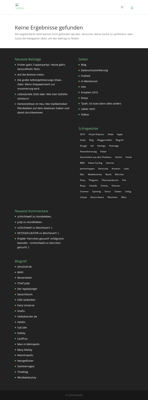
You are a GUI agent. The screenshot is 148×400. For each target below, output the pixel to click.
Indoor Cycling (95, 162)
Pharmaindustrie (110, 180)
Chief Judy (23, 283)
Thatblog (22, 372)
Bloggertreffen (104, 140)
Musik (108, 174)
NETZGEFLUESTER (28, 233)
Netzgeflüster (25, 360)
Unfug (128, 191)
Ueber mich (88, 109)
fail (92, 145)
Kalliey (21, 333)
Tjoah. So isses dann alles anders (101, 103)
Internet (110, 162)
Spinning (96, 191)
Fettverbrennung (88, 151)
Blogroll (119, 140)
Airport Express (96, 134)
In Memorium (89, 81)
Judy (20, 222)
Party (82, 180)
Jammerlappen (87, 168)
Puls (124, 180)
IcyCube (22, 327)
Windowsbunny (26, 377)
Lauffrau (22, 338)
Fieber (103, 151)
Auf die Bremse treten (30, 74)
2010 (82, 134)
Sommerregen (25, 366)
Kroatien (116, 168)
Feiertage (114, 145)
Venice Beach (97, 197)
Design (83, 145)
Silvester (116, 185)
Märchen (119, 174)
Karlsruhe (103, 168)
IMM (82, 162)
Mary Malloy (24, 349)
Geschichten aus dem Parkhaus (96, 157)
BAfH (20, 272)
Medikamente (95, 174)
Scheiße (93, 185)
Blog (83, 64)
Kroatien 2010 (89, 92)
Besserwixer (24, 277)
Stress (108, 191)
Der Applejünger (27, 288)
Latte (126, 168)
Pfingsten (93, 180)
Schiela (104, 185)
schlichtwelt (24, 216)
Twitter (117, 191)
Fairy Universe (25, 305)
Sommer (84, 191)
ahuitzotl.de (24, 266)
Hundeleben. (44, 216)
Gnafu (21, 311)
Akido (110, 134)
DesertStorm (24, 294)
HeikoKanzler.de (27, 316)
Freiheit (85, 76)
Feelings (101, 145)
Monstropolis (25, 355)
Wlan (123, 197)
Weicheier (113, 197)
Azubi (83, 140)
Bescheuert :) (44, 227)
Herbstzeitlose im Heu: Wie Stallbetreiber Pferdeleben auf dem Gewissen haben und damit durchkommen (43, 108)
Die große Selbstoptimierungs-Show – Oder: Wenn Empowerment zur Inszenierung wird (40, 84)
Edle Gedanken (26, 299)
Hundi (129, 157)
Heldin (21, 322)
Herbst (118, 157)
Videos (85, 114)
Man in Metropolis (28, 344)
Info (83, 86)
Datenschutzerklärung (94, 70)
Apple (120, 134)
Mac (82, 174)
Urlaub (83, 197)
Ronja (84, 98)
